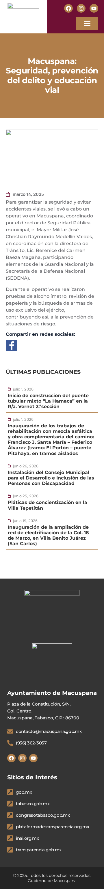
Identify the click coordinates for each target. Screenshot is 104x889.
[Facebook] (68, 8)
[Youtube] (94, 8)
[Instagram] (81, 8)
